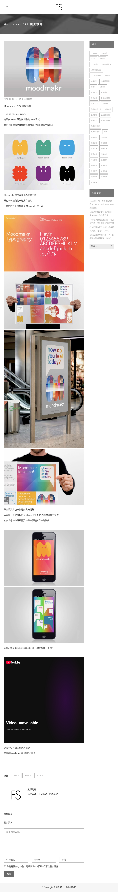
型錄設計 (94, 143)
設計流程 (94, 177)
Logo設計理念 (96, 75)
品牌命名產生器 (96, 109)
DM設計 (102, 59)
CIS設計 (16, 775)
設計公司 (94, 171)
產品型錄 (104, 160)
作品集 (93, 87)
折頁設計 (94, 154)
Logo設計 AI (107, 64)
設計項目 (94, 182)
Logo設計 (94, 64)
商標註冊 (94, 137)
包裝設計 (102, 87)
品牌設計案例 (105, 115)
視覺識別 (104, 165)
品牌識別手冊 (105, 120)
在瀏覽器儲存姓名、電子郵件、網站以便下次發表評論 (32, 866)
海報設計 (94, 160)
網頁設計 (94, 165)
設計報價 (104, 171)
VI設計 (107, 75)
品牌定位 (108, 109)
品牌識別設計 (95, 132)
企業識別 (94, 81)
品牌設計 (94, 115)
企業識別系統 (105, 81)
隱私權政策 (70, 887)
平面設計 (28, 775)
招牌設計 (104, 154)
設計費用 (104, 177)
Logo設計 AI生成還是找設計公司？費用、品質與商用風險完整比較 (102, 204)
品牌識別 (94, 120)
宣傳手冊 (104, 143)
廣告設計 (40, 775)
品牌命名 (105, 103)
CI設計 (93, 59)
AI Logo (94, 53)
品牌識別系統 (95, 126)
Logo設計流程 (96, 70)
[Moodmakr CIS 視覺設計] (44, 69)
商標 (105, 132)
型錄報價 (104, 137)
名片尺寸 (94, 92)
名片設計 (94, 98)
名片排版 (104, 92)
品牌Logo (94, 103)
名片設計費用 (105, 98)
